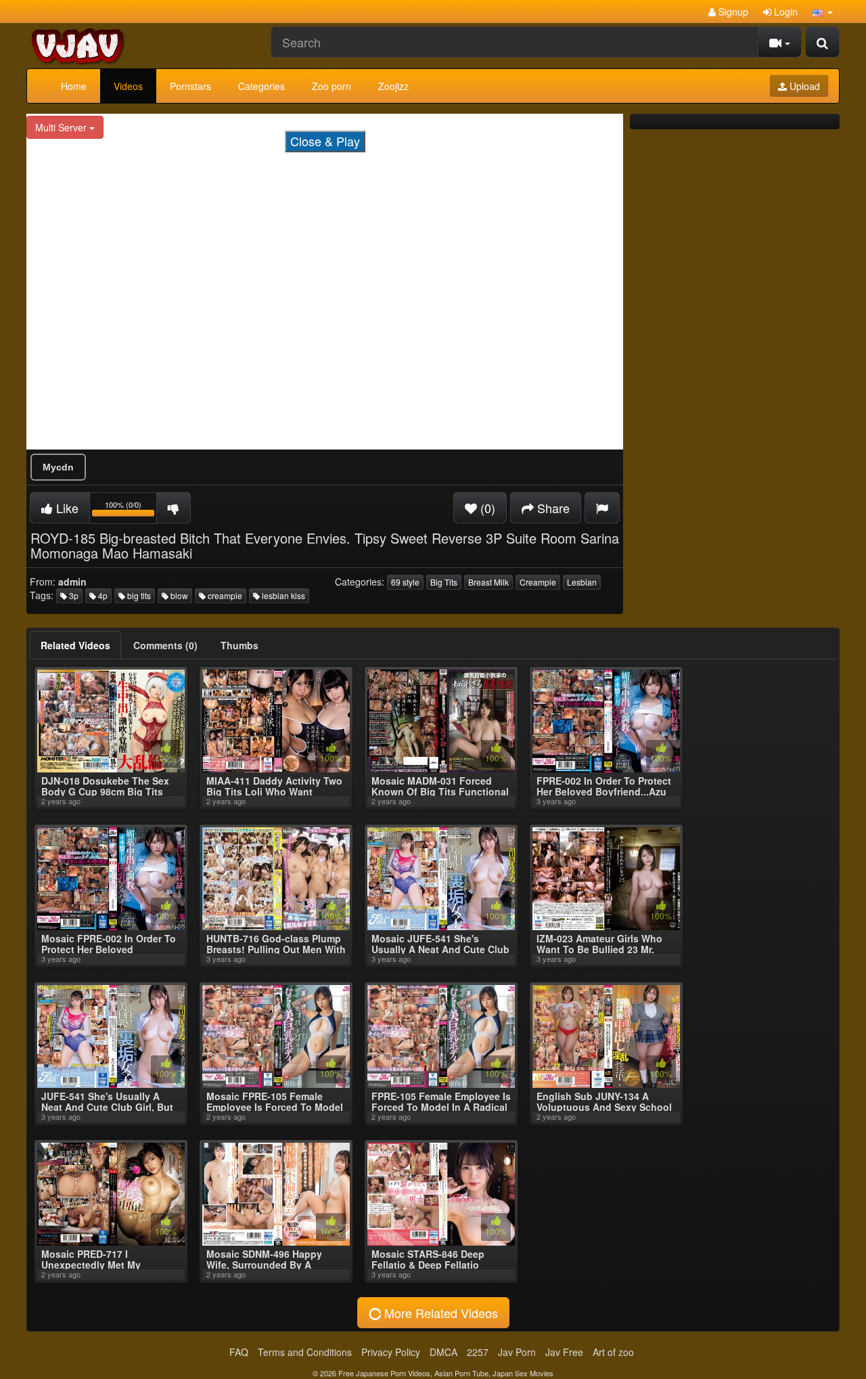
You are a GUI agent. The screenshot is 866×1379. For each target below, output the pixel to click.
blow (178, 595)
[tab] (75, 645)
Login (784, 11)
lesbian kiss (282, 595)
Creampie (538, 582)
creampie (224, 595)
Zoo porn (331, 86)
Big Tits (443, 582)
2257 (477, 1352)
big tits (138, 595)
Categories (261, 86)
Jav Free (564, 1352)
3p (72, 595)
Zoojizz (393, 86)
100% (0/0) (131, 510)
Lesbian (582, 582)
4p (102, 595)
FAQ (238, 1352)
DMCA (443, 1352)
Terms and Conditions (305, 1352)
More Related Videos (439, 1312)
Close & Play (325, 141)
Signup (732, 11)
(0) (486, 508)
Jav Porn (517, 1352)
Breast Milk (488, 582)
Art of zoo (613, 1352)
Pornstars (190, 86)
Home (74, 86)
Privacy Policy (390, 1352)
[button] (823, 11)
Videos (128, 86)
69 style (405, 582)
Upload (803, 86)
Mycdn (58, 467)
